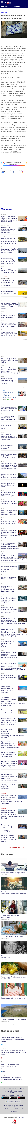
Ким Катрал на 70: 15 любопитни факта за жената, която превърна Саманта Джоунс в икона (13, 1052)
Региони (17, 6)
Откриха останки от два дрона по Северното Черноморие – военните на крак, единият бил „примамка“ (12, 799)
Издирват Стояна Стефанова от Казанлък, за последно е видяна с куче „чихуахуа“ (9, 610)
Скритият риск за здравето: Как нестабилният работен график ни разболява (11, 1066)
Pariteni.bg (6, 1091)
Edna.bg (11, 1091)
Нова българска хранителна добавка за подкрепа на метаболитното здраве (9, 777)
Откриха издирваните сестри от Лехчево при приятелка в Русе (9, 408)
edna (4, 1058)
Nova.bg (20, 1091)
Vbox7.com (8, 1088)
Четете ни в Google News (14, 1101)
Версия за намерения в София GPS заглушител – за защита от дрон (9, 455)
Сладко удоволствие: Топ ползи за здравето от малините (9, 503)
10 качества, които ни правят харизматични (10, 916)
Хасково (6, 209)
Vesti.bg (15, 1091)
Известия (15, 1111)
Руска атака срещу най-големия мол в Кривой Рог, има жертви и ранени (9, 568)
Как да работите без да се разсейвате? (13, 873)
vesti (4, 1071)
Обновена (3, 793)
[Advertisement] (14, 190)
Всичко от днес (14, 848)
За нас (5, 1105)
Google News (7, 171)
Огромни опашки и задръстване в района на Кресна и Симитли (8, 324)
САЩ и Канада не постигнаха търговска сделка (8, 426)
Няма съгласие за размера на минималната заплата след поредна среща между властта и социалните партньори (14, 632)
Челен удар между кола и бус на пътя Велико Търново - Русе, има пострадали (9, 599)
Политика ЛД (20, 1108)
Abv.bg (3, 1088)
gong (4, 1083)
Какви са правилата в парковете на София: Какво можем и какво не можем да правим (8, 522)
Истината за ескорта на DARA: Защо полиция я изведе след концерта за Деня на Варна (9, 764)
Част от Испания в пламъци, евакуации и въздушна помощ (8, 315)
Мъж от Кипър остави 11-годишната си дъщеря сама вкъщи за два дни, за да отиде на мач (10, 545)
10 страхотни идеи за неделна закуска (13, 936)
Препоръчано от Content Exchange (18, 1024)
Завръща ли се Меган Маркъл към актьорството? (8, 787)
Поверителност (10, 1108)
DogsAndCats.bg (20, 1088)
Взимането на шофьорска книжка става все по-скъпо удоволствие (8, 230)
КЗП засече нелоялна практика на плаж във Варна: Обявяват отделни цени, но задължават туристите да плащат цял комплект (13, 666)
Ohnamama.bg (16, 1090)
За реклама (10, 1105)
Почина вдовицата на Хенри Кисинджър (8, 578)
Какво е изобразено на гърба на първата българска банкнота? (9, 512)
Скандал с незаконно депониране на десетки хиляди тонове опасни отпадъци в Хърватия (9, 466)
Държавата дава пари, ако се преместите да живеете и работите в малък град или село (8, 721)
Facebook (17, 171)
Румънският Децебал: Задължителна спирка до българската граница (9, 475)
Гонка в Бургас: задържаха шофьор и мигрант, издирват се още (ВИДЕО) (8, 828)
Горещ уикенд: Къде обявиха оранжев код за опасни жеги (8, 754)
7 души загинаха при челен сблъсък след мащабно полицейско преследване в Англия (8, 240)
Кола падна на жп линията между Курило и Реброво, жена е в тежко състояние (9, 260)
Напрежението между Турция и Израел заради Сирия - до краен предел (9, 305)
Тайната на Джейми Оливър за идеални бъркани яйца (13, 978)
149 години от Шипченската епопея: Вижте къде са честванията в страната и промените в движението (13, 701)
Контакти (11, 1106)
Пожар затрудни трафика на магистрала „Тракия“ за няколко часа (9, 271)
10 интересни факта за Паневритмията (13, 1019)
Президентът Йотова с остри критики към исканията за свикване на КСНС (9, 838)
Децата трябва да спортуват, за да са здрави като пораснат (8, 712)
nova (4, 1044)
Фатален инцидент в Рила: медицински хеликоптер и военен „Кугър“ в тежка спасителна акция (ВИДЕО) (12, 814)
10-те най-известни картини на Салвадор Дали (11, 957)
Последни (4, 6)
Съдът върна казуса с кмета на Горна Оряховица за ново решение (8, 644)
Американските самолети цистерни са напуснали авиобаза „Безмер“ (8, 381)
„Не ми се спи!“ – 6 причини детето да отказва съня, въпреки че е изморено (9, 283)
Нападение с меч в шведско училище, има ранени (9, 677)
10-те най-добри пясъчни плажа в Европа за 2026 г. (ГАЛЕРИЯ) (7, 690)
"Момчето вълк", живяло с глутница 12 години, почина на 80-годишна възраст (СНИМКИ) (12, 1039)
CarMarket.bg (5, 1090)
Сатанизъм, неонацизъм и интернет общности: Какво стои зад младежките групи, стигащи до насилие (11, 534)
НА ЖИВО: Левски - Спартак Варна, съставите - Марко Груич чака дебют (11, 1078)
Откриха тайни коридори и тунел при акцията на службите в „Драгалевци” (9, 437)
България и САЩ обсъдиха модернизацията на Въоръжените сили (8, 588)
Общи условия (21, 1117)
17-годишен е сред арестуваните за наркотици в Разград (8, 417)
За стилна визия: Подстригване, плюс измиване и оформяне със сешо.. (9, 395)
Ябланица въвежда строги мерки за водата (9, 292)
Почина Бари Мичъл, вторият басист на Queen (8, 485)
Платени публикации (18, 1105)
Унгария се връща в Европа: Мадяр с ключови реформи (8, 494)
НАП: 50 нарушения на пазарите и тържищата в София (9, 360)
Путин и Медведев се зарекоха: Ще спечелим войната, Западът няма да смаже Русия (9, 219)
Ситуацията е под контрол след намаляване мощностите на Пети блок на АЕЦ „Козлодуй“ (12, 733)
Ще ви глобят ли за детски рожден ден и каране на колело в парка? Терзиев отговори (10, 745)
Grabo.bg (22, 1090)
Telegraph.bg (13, 1092)
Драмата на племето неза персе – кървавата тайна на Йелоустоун (9, 333)
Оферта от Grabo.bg (5, 390)
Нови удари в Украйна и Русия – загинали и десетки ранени (9, 250)
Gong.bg (14, 1088)
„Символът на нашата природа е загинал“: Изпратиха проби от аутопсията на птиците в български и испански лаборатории (14, 557)
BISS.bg (10, 1090)
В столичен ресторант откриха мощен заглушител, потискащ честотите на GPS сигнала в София (13, 621)
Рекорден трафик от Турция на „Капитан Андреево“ (8, 446)
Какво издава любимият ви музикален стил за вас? (13, 999)
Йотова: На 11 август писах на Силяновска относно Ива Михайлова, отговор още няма (11, 370)
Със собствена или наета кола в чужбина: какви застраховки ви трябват (13, 893)
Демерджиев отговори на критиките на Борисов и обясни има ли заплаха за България (9, 655)
